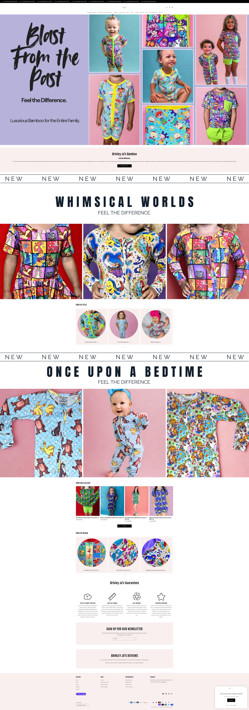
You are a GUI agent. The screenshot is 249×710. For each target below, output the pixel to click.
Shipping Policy (128, 680)
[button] (128, 12)
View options (88, 513)
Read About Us (124, 165)
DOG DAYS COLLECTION (123, 570)
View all (124, 525)
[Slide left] (121, 346)
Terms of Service (129, 686)
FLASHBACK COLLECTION (91, 570)
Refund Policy (128, 682)
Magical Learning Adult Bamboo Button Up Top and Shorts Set (160, 518)
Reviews (78, 689)
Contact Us (164, 681)
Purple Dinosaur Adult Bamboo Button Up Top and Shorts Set (135, 518)
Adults (77, 684)
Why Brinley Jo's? (105, 682)
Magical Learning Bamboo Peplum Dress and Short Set (112, 517)
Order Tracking (104, 686)
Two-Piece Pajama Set (123, 342)
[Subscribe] (134, 638)
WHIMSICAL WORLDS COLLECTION (155, 570)
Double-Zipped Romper (91, 342)
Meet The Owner (104, 684)
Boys (77, 680)
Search (102, 680)
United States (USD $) (81, 705)
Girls (77, 682)
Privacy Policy (128, 684)
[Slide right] (127, 346)
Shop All (78, 686)
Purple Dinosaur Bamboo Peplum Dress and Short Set (87, 517)
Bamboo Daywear (155, 342)
